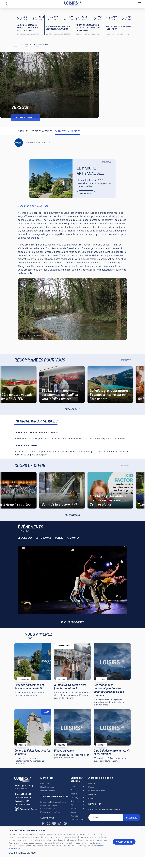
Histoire (91, 783)
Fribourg (74, 797)
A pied (38, 44)
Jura (72, 805)
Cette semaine (43, 537)
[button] (58, 852)
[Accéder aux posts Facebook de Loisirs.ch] (42, 823)
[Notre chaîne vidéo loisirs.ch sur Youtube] (54, 823)
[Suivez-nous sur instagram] (48, 823)
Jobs (90, 798)
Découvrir (86, 193)
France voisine (77, 819)
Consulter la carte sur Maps (33, 205)
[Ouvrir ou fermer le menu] (139, 4)
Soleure (74, 812)
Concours (44, 783)
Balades (29, 44)
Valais (73, 790)
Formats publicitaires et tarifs (53, 802)
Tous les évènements (72, 622)
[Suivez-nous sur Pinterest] (65, 823)
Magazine (92, 794)
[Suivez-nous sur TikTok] (59, 823)
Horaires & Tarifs (41, 131)
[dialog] (72, 841)
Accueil (17, 44)
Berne (73, 808)
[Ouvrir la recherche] (5, 4)
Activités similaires (68, 131)
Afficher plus (72, 409)
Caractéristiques (22, 117)
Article (23, 131)
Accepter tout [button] (124, 841)
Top (46, 712)
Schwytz (74, 816)
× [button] (142, 829)
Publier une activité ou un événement (48, 806)
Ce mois (59, 537)
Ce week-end (25, 537)
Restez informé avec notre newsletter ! (104, 809)
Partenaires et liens (96, 790)
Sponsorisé (106, 162)
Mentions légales (47, 790)
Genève (74, 793)
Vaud (73, 786)
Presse (91, 787)
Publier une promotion (50, 812)
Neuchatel (75, 801)
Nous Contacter (47, 787)
